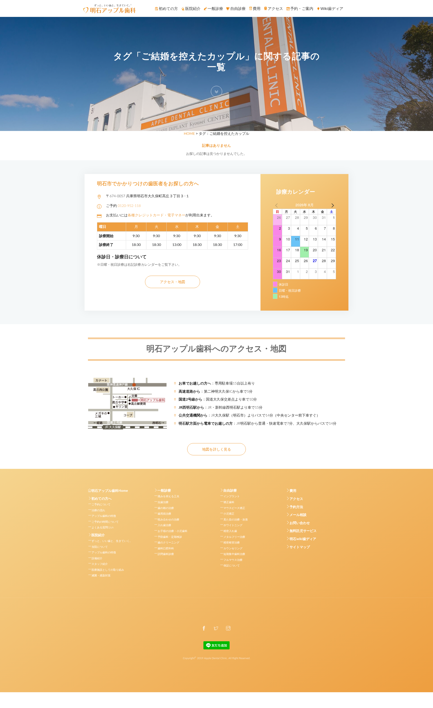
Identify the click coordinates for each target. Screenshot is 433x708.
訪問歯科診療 (166, 554)
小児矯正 (228, 513)
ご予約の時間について (105, 521)
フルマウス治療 (232, 560)
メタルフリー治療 (234, 537)
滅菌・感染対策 (101, 575)
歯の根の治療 (166, 508)
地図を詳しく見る (216, 449)
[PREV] (277, 205)
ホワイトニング (232, 525)
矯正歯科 (228, 502)
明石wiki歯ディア (303, 539)
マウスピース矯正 (234, 508)
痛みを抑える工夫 (168, 496)
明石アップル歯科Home (109, 491)
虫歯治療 (163, 502)
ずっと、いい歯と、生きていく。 (112, 541)
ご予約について (101, 504)
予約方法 (296, 507)
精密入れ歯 (230, 531)
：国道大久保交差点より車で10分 (218, 399)
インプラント (231, 496)
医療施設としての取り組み (108, 569)
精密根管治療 (231, 542)
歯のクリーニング (168, 542)
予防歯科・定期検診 (170, 537)
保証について (231, 565)
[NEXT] (331, 205)
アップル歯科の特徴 (104, 516)
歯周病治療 (164, 513)
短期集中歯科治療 (234, 554)
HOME (189, 133)
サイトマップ (300, 547)
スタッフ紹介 (100, 564)
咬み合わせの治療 (168, 519)
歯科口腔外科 (166, 548)
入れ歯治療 (164, 525)
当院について (100, 546)
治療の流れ (98, 510)
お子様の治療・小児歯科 (172, 531)
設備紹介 (97, 558)
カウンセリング (232, 548)
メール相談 (298, 515)
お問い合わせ (300, 523)
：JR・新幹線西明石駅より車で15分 (221, 407)
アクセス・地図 (172, 282)
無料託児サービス (303, 531)
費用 (293, 491)
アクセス (296, 499)
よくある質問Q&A (103, 527)
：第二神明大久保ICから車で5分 (216, 391)
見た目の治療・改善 (235, 519)
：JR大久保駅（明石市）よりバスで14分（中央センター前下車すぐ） (249, 415)
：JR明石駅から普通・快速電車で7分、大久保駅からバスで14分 (257, 423)
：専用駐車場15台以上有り (217, 383)
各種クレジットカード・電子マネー (156, 215)
